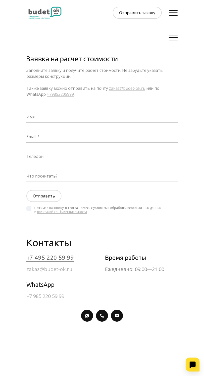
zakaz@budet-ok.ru (127, 88)
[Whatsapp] (87, 316)
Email (31, 136)
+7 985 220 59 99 (45, 296)
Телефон (35, 156)
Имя (30, 117)
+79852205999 (60, 94)
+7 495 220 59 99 (50, 257)
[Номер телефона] (102, 316)
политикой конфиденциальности (62, 212)
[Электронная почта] (117, 316)
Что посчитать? (41, 176)
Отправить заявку (137, 12)
